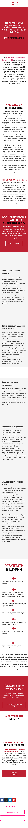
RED (1, 824)
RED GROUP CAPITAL (16, 794)
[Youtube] (14, 800)
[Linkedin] (10, 800)
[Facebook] (2, 800)
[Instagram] (6, 800)
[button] (13, 3)
